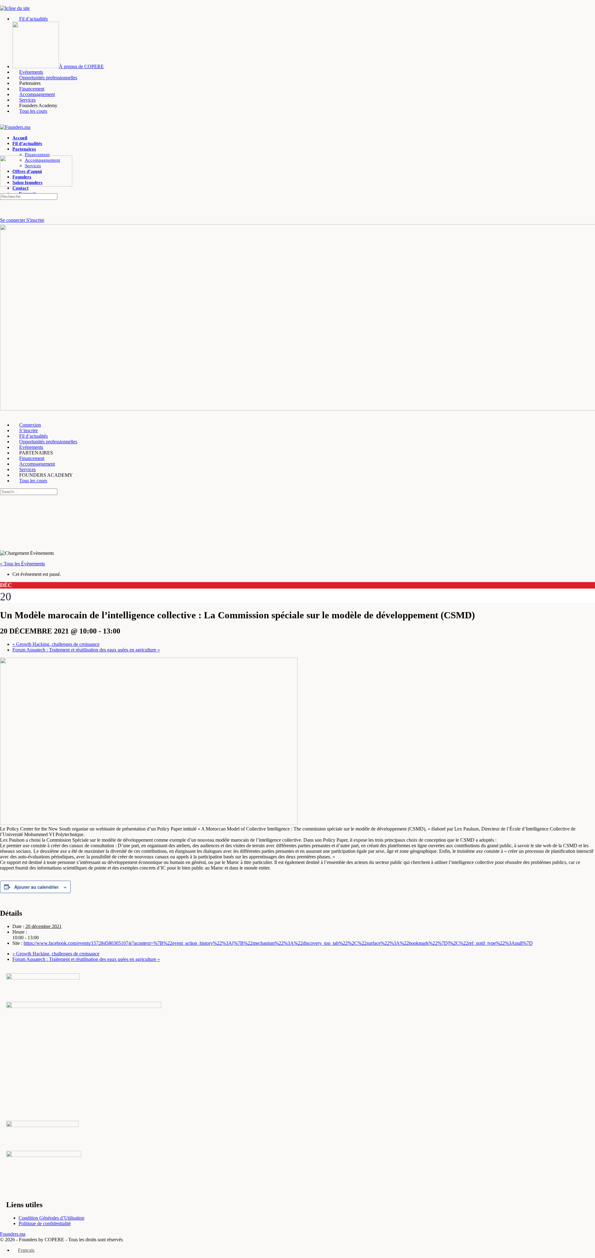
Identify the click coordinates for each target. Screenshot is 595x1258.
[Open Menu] (3, 152)
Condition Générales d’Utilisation (51, 1218)
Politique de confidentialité (45, 1223)
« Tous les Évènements (22, 563)
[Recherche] (3, 214)
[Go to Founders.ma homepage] (15, 127)
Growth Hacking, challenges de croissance (55, 644)
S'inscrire (35, 220)
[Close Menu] (3, 414)
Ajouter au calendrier (36, 887)
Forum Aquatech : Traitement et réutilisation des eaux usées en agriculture (86, 649)
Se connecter (13, 220)
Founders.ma (12, 1234)
